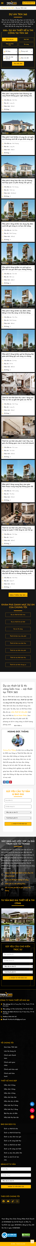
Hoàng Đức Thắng (9, 750)
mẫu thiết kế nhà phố (19, 712)
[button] (18, 595)
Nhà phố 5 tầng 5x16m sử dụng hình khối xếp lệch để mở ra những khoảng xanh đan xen (17, 573)
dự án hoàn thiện (20, 715)
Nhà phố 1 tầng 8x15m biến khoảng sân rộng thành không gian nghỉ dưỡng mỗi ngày (17, 96)
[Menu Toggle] (2, 3)
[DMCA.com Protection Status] (26, 1237)
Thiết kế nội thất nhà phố (18, 650)
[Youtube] (8, 1201)
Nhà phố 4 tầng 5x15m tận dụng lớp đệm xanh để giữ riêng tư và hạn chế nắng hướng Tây (17, 226)
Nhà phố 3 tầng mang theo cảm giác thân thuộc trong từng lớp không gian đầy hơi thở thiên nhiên (18, 487)
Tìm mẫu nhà (18, 63)
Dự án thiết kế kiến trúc (18, 614)
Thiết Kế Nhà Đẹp (9, 1081)
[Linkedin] (7, 782)
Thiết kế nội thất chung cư (18, 664)
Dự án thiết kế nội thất (18, 622)
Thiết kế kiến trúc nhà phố (18, 636)
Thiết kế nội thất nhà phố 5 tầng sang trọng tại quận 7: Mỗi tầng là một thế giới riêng (18, 530)
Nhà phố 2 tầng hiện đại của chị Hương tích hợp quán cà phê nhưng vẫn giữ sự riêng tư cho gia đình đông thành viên (17, 183)
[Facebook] (4, 782)
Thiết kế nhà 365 (7, 8)
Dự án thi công (18, 629)
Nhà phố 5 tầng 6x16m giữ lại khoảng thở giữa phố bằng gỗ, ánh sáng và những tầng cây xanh (18, 356)
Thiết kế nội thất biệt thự (18, 657)
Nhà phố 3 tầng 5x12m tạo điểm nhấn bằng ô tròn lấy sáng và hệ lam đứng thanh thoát (16, 313)
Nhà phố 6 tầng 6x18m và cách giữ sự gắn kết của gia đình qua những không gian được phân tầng (16, 269)
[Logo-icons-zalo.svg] (17, 1201)
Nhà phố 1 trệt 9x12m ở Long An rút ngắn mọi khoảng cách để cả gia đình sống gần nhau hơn (18, 139)
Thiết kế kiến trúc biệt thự (18, 643)
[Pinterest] (10, 782)
